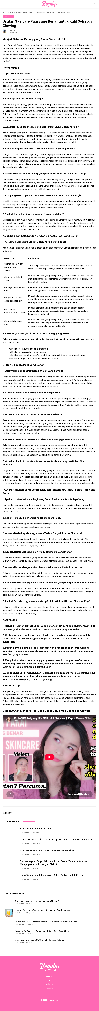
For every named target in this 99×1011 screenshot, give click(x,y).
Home (5, 12)
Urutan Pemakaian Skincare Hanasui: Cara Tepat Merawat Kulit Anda (46, 922)
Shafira (11, 30)
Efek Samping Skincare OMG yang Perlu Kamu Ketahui (39, 940)
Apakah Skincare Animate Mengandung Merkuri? (37, 901)
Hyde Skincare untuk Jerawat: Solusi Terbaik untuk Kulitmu (52, 875)
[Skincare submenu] (49, 980)
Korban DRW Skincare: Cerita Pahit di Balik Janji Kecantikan (42, 931)
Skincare (13, 12)
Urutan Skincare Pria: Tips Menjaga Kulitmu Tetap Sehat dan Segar (56, 839)
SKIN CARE (8, 17)
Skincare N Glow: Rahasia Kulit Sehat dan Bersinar (47, 850)
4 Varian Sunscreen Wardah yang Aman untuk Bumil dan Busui (43, 910)
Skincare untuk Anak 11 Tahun (36, 828)
